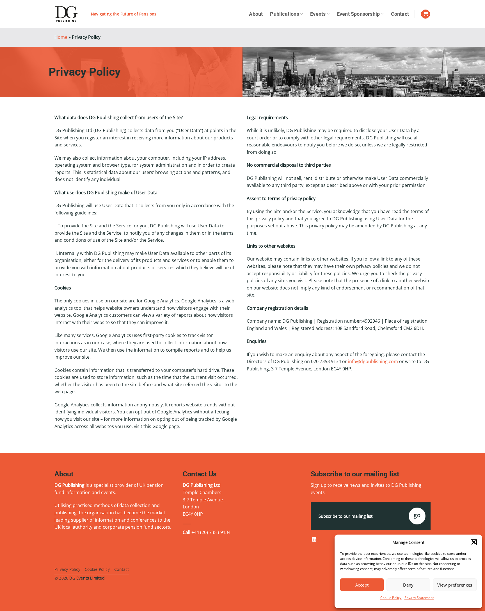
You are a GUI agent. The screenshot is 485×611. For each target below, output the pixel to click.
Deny (408, 585)
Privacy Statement (419, 597)
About (256, 14)
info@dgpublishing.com (373, 361)
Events (318, 14)
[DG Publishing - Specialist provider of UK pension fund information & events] (68, 14)
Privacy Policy (67, 569)
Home (60, 37)
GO (417, 515)
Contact (400, 14)
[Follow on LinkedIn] (314, 539)
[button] (474, 542)
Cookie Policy (391, 597)
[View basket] (425, 14)
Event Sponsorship (358, 14)
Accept (362, 585)
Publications (284, 14)
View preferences (454, 585)
